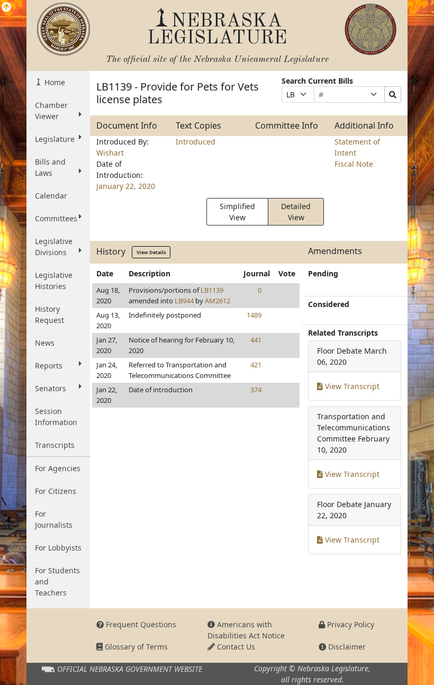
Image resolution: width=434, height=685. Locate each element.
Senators (50, 388)
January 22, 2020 (125, 186)
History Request (49, 314)
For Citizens (55, 491)
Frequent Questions (140, 624)
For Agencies (57, 468)
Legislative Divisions (54, 246)
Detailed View (296, 211)
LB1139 (212, 290)
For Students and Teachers (57, 581)
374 (255, 389)
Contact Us (235, 647)
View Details (151, 252)
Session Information (56, 416)
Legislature (55, 139)
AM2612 (217, 300)
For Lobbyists (58, 548)
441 (255, 340)
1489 (254, 315)
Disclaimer (346, 647)
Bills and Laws (50, 167)
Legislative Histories (54, 280)
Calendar (51, 196)
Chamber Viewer (51, 110)
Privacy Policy (349, 624)
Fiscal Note (353, 164)
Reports (48, 365)
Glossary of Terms (135, 647)
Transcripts (55, 445)
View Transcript (351, 386)
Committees (56, 218)
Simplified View (237, 211)
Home (53, 82)
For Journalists (54, 519)
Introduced (195, 142)
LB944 (184, 300)
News (45, 343)
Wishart (110, 153)
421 (255, 364)
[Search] (392, 94)
